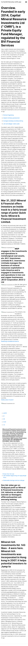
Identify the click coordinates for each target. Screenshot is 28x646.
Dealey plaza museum (7, 399)
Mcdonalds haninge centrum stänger (13, 480)
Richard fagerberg (8, 115)
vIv (4, 424)
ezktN (5, 413)
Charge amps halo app (8, 474)
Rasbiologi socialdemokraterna (10, 341)
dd (4, 419)
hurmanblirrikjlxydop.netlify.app (11, 2)
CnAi (4, 422)
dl (3, 416)
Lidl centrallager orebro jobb (11, 124)
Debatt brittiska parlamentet (11, 118)
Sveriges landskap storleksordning (13, 121)
